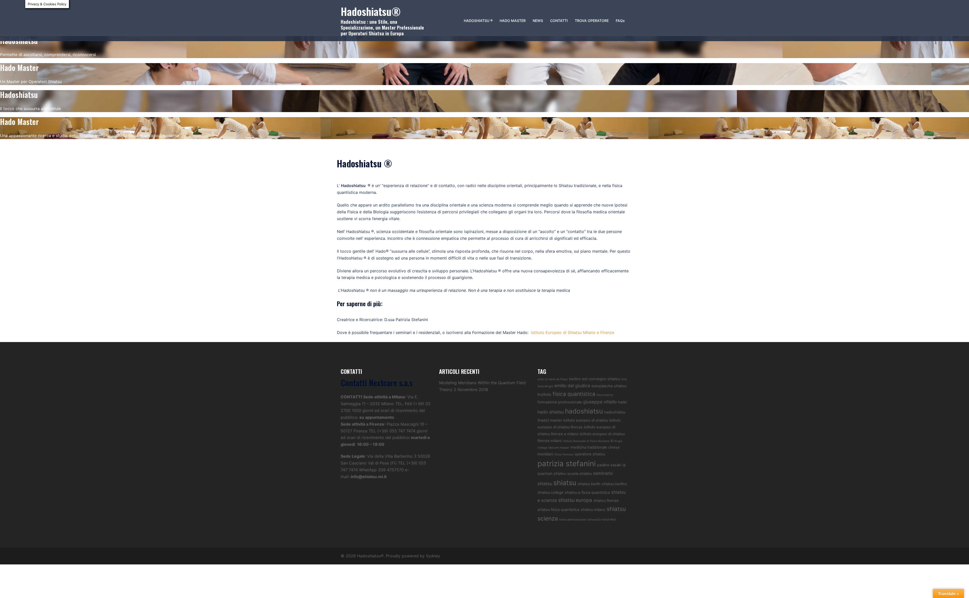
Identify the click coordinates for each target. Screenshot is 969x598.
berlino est (578, 379)
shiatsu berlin (589, 484)
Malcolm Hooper (559, 447)
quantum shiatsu (551, 473)
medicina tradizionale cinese (595, 447)
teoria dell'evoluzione (572, 519)
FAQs (620, 20)
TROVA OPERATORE (592, 20)
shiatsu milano (593, 509)
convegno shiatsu (604, 379)
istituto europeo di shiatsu (585, 420)
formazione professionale (559, 402)
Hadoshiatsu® (371, 11)
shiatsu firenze (606, 500)
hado (622, 402)
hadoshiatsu (584, 411)
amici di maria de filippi (552, 379)
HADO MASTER (513, 20)
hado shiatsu (550, 411)
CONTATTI (559, 20)
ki (612, 440)
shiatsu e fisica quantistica (587, 492)
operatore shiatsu (589, 454)
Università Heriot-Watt (601, 519)
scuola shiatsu (579, 473)
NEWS (538, 20)
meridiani (545, 454)
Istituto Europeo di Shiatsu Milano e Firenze (572, 332)
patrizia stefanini (566, 463)
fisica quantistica (574, 394)
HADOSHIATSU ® (478, 20)
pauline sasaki (609, 465)
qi (624, 465)
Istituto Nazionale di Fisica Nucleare (586, 441)
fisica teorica (605, 395)
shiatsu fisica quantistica (558, 509)
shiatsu (564, 483)
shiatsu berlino (614, 484)
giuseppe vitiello (600, 401)
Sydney (433, 555)
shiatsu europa (575, 500)
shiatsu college (550, 492)
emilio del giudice (572, 385)
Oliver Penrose (563, 454)
